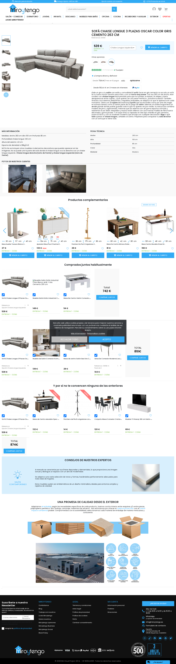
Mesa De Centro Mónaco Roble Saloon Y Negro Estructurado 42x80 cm (119, 244)
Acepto (106, 339)
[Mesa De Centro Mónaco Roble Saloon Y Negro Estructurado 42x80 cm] (123, 221)
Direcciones (112, 612)
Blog (40, 609)
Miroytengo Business (47, 626)
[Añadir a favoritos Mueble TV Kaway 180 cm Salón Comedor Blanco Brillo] (150, 415)
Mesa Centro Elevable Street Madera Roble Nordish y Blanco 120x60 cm (154, 244)
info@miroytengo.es (154, 622)
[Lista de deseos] (160, 9)
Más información (78, 333)
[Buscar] (114, 9)
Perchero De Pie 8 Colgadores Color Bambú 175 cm (84, 244)
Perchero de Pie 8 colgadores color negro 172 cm (83, 419)
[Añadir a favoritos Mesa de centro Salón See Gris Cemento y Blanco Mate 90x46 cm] (89, 355)
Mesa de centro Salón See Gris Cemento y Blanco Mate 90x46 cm (89, 359)
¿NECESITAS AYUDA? (158, 603)
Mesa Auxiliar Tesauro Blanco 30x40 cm (14, 244)
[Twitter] (171, 638)
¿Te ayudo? (155, 662)
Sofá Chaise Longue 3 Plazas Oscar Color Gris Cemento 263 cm (27, 298)
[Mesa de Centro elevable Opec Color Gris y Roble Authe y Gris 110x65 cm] (46, 403)
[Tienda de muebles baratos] (25, 9)
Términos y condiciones (82, 605)
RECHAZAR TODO (69, 339)
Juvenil (45, 16)
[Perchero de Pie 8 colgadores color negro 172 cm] (77, 403)
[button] (6, 94)
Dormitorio (32, 16)
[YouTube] (160, 638)
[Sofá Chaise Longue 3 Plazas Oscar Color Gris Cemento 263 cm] (15, 282)
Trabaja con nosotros (47, 612)
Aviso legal (77, 609)
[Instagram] (145, 638)
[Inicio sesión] (154, 9)
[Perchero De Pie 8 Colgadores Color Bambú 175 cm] (88, 221)
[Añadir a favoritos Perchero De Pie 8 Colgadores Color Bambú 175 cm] (102, 248)
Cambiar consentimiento (82, 622)
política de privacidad (23, 628)
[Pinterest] (166, 638)
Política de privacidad (81, 612)
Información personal (116, 605)
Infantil (57, 16)
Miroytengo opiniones (47, 622)
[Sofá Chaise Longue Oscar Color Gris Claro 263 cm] (95, 62)
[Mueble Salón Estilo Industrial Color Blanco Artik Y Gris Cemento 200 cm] (46, 282)
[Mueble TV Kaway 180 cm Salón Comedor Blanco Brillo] (139, 403)
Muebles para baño (88, 16)
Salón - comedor (14, 16)
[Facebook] (155, 638)
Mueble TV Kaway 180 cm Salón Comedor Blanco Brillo (146, 419)
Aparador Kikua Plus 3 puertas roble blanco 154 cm (49, 244)
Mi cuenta (113, 601)
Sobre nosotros (45, 619)
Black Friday (43, 633)
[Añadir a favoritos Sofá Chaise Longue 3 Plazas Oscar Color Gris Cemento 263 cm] (27, 294)
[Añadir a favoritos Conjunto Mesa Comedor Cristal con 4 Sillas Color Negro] (119, 415)
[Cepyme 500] (138, 650)
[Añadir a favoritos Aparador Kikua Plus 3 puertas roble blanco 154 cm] (67, 248)
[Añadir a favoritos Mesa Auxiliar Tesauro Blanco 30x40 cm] (32, 248)
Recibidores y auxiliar (135, 16)
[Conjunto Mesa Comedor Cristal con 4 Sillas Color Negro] (108, 403)
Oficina (105, 16)
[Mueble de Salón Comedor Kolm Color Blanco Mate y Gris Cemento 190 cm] (46, 342)
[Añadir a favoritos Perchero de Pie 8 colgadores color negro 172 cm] (89, 415)
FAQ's (75, 619)
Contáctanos (44, 605)
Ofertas (166, 16)
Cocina (117, 16)
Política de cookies (80, 615)
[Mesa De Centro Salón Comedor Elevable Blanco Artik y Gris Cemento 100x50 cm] (77, 282)
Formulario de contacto (156, 626)
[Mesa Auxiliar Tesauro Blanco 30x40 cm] (18, 221)
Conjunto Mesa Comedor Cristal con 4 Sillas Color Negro (117, 419)
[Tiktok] (150, 638)
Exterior (154, 16)
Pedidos (111, 609)
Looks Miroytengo (15, 20)
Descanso (70, 16)
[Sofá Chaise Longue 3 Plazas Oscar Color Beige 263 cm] (103, 62)
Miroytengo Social (46, 629)
